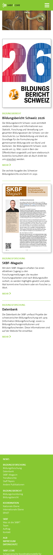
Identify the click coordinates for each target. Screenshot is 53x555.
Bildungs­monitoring (13, 494)
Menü (47, 5)
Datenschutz (10, 544)
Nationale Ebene (11, 506)
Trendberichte (10, 477)
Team (5, 525)
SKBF (5, 518)
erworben (11, 159)
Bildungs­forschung (14, 464)
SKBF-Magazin (10, 474)
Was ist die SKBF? (11, 522)
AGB (5, 537)
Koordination (11, 502)
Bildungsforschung (12, 468)
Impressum (9, 541)
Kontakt (6, 532)
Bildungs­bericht (12, 490)
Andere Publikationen (13, 484)
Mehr (5, 164)
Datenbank (8, 471)
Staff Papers (9, 481)
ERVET (6, 512)
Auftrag (6, 528)
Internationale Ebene (13, 509)
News (6, 459)
